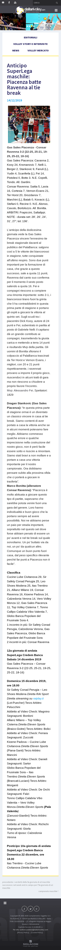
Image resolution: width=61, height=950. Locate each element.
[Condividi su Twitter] (30, 908)
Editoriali (30, 37)
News (15, 50)
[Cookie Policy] (37, 932)
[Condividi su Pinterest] (36, 908)
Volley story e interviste (30, 44)
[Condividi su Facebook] (24, 908)
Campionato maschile (47, 891)
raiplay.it (38, 698)
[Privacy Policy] (23, 932)
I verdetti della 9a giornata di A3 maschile (32, 882)
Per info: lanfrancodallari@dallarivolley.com (30, 930)
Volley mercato (38, 50)
